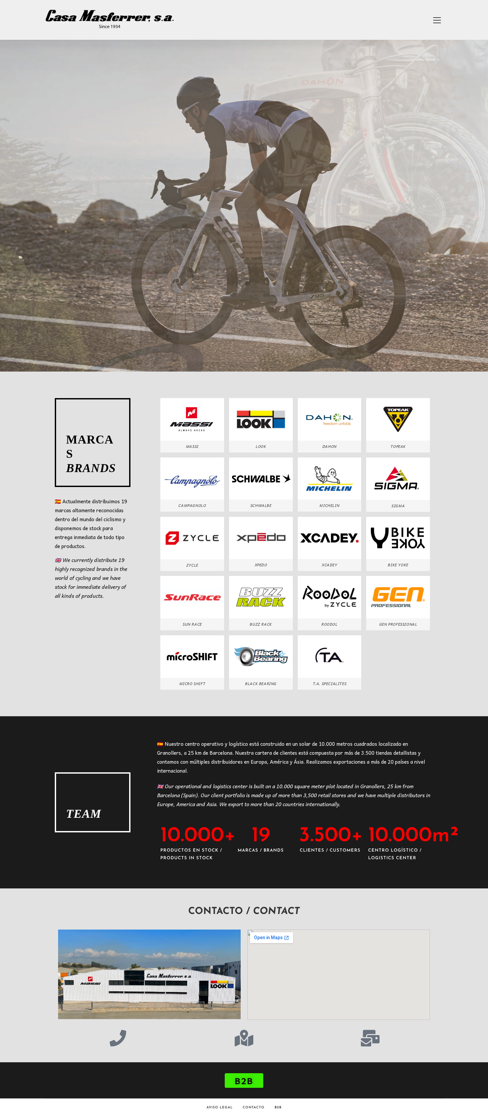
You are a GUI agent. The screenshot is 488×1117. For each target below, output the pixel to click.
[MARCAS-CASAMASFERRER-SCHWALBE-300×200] (261, 478)
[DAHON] (330, 419)
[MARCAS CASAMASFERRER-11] (330, 478)
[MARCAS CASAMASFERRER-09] (398, 478)
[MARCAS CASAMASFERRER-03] (261, 419)
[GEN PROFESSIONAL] (398, 597)
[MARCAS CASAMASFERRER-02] (398, 419)
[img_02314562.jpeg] (261, 656)
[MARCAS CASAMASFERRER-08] (192, 478)
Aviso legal (219, 1107)
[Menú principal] (437, 20)
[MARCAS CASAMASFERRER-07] (330, 656)
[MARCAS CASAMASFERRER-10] (192, 419)
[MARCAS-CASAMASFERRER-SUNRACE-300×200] (192, 597)
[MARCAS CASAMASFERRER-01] (192, 656)
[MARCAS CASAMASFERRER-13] (192, 538)
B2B (278, 1107)
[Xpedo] (261, 538)
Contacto (254, 1107)
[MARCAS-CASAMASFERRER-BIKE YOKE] (398, 538)
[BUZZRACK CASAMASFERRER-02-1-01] (261, 597)
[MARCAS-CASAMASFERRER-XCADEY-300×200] (330, 538)
